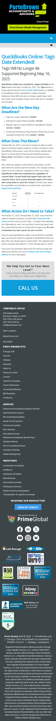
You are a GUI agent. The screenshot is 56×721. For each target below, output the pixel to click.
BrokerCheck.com (10, 336)
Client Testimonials (11, 385)
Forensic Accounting (11, 425)
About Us (7, 368)
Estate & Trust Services (13, 421)
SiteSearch (43, 642)
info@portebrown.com (12, 325)
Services (6, 356)
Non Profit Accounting (12, 482)
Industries (7, 364)
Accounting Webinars (12, 389)
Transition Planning (11, 450)
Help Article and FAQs (11, 188)
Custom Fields (32, 90)
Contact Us (7, 398)
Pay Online (7, 342)
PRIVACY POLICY (15, 642)
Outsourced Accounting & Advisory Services (21, 409)
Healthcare (7, 470)
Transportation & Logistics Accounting (19, 494)
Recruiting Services (11, 434)
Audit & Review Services (13, 413)
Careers (6, 377)
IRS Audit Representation (14, 417)
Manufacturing (9, 478)
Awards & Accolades (11, 381)
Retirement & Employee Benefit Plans (19, 437)
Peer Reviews (9, 430)
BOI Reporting (9, 393)
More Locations (9, 331)
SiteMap (32, 642)
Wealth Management (12, 454)
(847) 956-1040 (9, 319)
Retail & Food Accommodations (16, 491)
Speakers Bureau (10, 441)
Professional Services (12, 487)
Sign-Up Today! (28, 507)
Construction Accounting (13, 466)
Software (7, 360)
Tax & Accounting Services (14, 446)
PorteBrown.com (43, 636)
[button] (51, 38)
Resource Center (10, 373)
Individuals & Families (12, 474)
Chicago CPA (8, 352)
